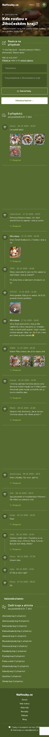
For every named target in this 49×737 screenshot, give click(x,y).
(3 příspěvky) (14, 646)
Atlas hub (25, 707)
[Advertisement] (24, 187)
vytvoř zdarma (27, 60)
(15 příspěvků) (15, 666)
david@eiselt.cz (31, 730)
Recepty (24, 711)
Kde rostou (24, 703)
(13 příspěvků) (13, 671)
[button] (37, 4)
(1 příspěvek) (17, 641)
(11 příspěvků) (14, 636)
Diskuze (24, 715)
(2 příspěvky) (14, 626)
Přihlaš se (6, 60)
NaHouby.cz (10, 4)
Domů (24, 700)
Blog (24, 719)
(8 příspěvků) (15, 621)
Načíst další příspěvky (13, 598)
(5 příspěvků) (14, 616)
